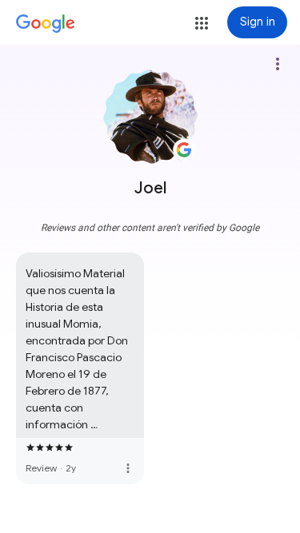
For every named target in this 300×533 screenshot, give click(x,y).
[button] (202, 23)
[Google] (45, 24)
